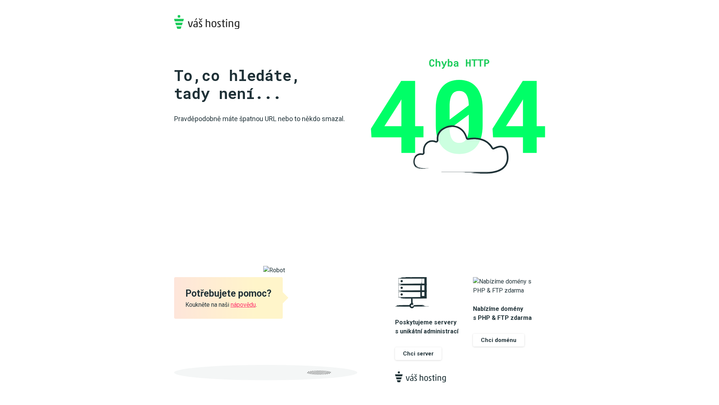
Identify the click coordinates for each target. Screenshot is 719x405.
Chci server (418, 353)
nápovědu (243, 304)
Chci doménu (498, 340)
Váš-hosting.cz (206, 22)
